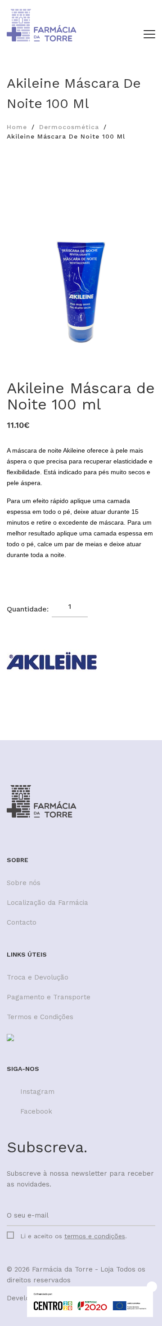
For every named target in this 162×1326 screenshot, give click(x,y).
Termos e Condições (40, 1017)
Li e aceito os (73, 1236)
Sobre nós (23, 883)
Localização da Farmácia (47, 903)
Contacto (21, 922)
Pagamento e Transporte (48, 997)
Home (17, 126)
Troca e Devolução (37, 977)
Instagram (37, 1092)
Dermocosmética (69, 126)
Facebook (36, 1111)
